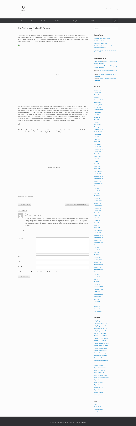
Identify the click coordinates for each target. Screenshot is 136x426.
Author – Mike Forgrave (100, 350)
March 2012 (97, 198)
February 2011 (98, 230)
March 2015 (97, 124)
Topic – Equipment (99, 372)
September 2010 (98, 242)
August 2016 (97, 102)
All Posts (93, 21)
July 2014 (96, 137)
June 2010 (97, 250)
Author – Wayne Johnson (101, 360)
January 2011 (97, 232)
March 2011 (97, 228)
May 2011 (96, 223)
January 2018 (97, 90)
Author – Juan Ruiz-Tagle (101, 345)
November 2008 (98, 289)
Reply (39, 215)
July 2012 (96, 188)
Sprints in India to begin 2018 (102, 38)
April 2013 (97, 166)
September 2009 (98, 269)
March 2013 (97, 169)
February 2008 (98, 311)
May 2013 (96, 164)
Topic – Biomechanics (100, 368)
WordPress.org (98, 412)
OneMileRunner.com (61, 21)
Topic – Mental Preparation (101, 377)
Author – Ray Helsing (100, 353)
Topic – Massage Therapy (101, 375)
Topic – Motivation (99, 380)
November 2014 (98, 129)
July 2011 (96, 218)
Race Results (44, 21)
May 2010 (96, 252)
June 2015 (97, 117)
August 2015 (97, 112)
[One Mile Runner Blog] (26, 9)
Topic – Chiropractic (99, 370)
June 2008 (97, 301)
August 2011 (97, 215)
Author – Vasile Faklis (100, 358)
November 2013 (98, 149)
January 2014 (97, 146)
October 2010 (97, 240)
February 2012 (98, 201)
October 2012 (97, 181)
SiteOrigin (83, 422)
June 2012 (97, 191)
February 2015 (98, 127)
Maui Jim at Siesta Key (100, 43)
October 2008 (97, 291)
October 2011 (97, 210)
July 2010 (96, 247)
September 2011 (98, 213)
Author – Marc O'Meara (100, 348)
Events (96, 363)
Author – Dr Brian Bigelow (101, 338)
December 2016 (98, 100)
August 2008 (97, 296)
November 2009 (98, 264)
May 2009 (96, 279)
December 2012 (98, 176)
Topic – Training (98, 392)
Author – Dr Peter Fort (100, 340)
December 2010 (98, 235)
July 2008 (96, 299)
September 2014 (98, 132)
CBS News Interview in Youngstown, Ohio (77, 204)
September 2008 (98, 294)
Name (20, 256)
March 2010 (97, 257)
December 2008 (98, 287)
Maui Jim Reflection (99, 41)
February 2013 (98, 171)
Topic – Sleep (97, 390)
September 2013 (98, 154)
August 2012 (97, 186)
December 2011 (98, 205)
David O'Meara (36, 30)
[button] (115, 20)
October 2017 (97, 92)
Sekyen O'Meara (98, 365)
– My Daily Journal (99, 321)
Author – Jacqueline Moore (101, 343)
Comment (21, 238)
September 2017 (98, 95)
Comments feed (98, 409)
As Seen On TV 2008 (100, 333)
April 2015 (97, 122)
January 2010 (97, 262)
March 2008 (97, 309)
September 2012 (98, 183)
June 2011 (97, 220)
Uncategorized (98, 395)
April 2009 (97, 282)
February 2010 (98, 260)
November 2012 (98, 178)
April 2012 (97, 196)
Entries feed (97, 407)
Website (20, 267)
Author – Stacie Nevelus (100, 355)
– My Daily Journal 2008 (100, 323)
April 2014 (97, 139)
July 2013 (96, 159)
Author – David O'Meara (100, 336)
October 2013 (97, 151)
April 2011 (97, 225)
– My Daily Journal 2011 (100, 331)
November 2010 (98, 237)
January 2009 (97, 284)
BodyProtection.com (79, 21)
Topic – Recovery (99, 385)
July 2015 (96, 114)
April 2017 (97, 97)
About (33, 21)
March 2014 (97, 142)
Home (23, 21)
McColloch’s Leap (24, 204)
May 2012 (96, 193)
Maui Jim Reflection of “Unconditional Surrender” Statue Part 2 (104, 46)
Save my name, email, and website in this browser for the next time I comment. (41, 272)
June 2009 (97, 277)
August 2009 (97, 272)
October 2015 (97, 107)
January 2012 (97, 203)
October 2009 (97, 267)
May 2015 (96, 119)
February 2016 (98, 105)
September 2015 (98, 110)
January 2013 (97, 173)
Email (20, 262)
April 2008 (97, 306)
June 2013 (97, 161)
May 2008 (96, 304)
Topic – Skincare (98, 387)
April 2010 (97, 255)
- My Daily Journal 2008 (27, 196)
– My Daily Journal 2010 (100, 328)
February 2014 (98, 144)
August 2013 (97, 156)
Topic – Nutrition (98, 382)
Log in (95, 404)
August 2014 (97, 134)
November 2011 (98, 208)
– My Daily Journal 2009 (100, 326)
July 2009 (96, 274)
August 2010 (97, 245)
